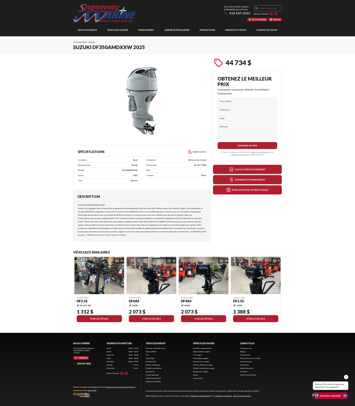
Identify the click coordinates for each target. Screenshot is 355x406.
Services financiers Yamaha (250, 358)
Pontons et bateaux (153, 365)
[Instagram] (271, 14)
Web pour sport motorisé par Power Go (120, 387)
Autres (195, 375)
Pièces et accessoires (248, 375)
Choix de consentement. (242, 396)
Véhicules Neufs (87, 30)
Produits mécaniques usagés (204, 368)
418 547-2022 (239, 13)
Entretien (243, 372)
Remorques (150, 372)
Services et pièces (235, 30)
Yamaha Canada (246, 362)
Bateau (92, 42)
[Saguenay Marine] (108, 13)
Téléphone (225, 110)
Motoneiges (150, 358)
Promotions (207, 30)
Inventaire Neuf (80, 42)
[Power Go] (104, 395)
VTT (147, 355)
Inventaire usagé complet (202, 348)
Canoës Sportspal (152, 375)
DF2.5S (82, 301)
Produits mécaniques (154, 368)
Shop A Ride (92, 390)
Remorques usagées (200, 372)
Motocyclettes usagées (201, 352)
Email (223, 118)
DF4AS (134, 301)
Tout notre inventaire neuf (155, 348)
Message (224, 126)
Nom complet (226, 101)
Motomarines (151, 362)
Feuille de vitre (199, 152)
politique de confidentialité (200, 396)
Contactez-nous (266, 30)
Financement (146, 30)
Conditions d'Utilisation (238, 155)
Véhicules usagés (117, 30)
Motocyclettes (151, 352)
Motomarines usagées (201, 362)
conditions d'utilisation (223, 396)
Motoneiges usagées (201, 358)
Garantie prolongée (177, 30)
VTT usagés (197, 355)
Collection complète (153, 381)
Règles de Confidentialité (260, 152)
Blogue (242, 352)
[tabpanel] (122, 358)
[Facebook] (275, 14)
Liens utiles (247, 343)
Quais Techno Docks (153, 378)
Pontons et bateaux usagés (203, 365)
